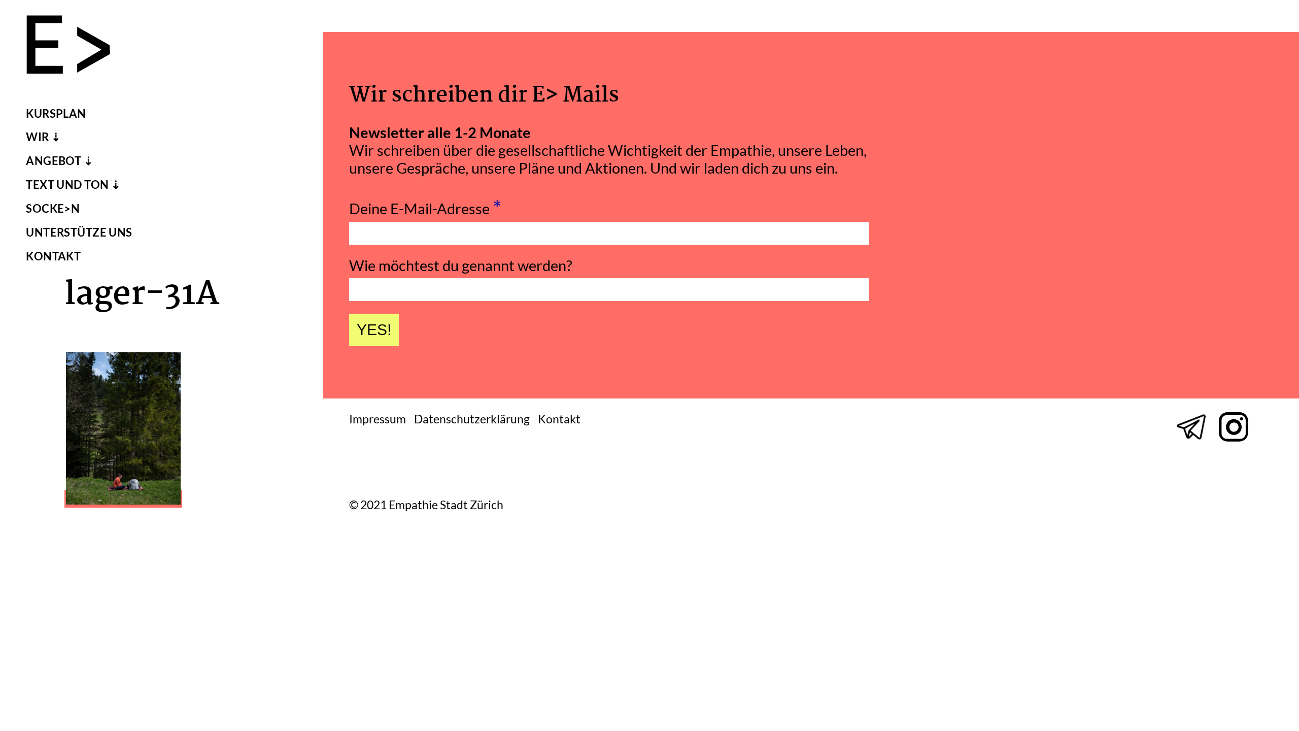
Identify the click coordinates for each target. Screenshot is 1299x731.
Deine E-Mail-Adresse (425, 205)
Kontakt (53, 256)
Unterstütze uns (79, 232)
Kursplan (56, 113)
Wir (37, 137)
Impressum (377, 419)
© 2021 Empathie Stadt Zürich (426, 505)
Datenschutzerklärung (472, 419)
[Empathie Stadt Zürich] (76, 47)
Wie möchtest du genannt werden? (460, 265)
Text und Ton (67, 184)
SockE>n (53, 208)
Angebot (53, 161)
